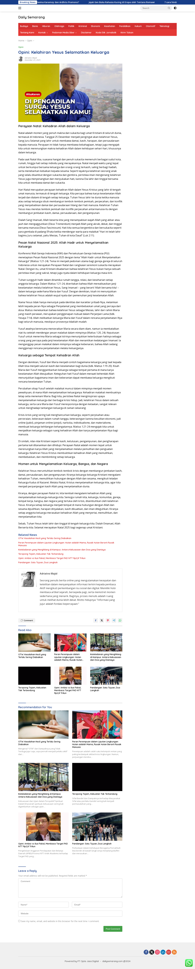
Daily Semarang (31, 17)
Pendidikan (124, 26)
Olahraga (59, 26)
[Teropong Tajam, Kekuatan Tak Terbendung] (34, 676)
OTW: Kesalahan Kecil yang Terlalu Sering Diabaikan (44, 538)
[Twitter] (151, 952)
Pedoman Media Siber (63, 32)
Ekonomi (95, 26)
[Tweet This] (101, 620)
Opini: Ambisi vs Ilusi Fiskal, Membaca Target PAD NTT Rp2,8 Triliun (51, 558)
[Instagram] (157, 952)
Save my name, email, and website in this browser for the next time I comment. (60, 921)
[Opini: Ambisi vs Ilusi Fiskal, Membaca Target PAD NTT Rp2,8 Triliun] (70, 676)
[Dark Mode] (175, 8)
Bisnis (35, 26)
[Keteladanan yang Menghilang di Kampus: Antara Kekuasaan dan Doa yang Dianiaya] (106, 642)
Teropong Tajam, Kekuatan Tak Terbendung (40, 554)
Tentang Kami (27, 32)
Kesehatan (109, 26)
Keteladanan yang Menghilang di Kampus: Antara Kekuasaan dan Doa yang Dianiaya (62, 549)
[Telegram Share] (114, 620)
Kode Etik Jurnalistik (106, 32)
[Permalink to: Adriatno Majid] (20, 58)
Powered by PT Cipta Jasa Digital (82, 961)
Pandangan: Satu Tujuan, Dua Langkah (38, 562)
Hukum (138, 26)
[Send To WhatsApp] (120, 620)
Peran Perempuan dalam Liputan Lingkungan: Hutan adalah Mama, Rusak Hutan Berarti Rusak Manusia (66, 544)
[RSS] (174, 952)
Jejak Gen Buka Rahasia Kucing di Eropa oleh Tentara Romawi (97, 2)
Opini (20, 47)
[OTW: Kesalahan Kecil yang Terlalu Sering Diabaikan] (34, 642)
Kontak (42, 32)
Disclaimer (86, 32)
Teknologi (164, 26)
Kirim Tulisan (127, 32)
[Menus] (20, 8)
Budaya (24, 26)
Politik (71, 26)
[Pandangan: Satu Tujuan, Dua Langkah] (106, 676)
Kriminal (83, 26)
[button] (169, 7)
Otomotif (150, 26)
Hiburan (46, 26)
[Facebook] (146, 952)
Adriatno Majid (31, 58)
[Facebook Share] (95, 620)
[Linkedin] (163, 952)
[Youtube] (168, 952)
